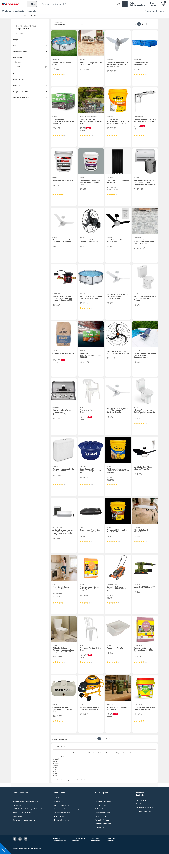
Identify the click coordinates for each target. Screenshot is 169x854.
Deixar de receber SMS (62, 813)
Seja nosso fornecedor (103, 824)
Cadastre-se (58, 798)
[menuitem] (161, 11)
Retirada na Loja (18, 816)
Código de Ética (100, 805)
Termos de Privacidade (95, 839)
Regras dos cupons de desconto (24, 820)
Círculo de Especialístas (144, 807)
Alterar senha (59, 816)
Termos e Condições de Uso (59, 839)
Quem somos (99, 798)
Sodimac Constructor (144, 811)
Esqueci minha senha (61, 820)
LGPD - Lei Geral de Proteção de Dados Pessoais (30, 809)
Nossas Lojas (31, 11)
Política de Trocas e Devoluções (78, 839)
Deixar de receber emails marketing (66, 809)
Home (16, 15)
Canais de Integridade (102, 813)
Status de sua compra (61, 805)
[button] (83, 4)
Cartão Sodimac (100, 816)
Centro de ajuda (18, 798)
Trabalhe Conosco (101, 809)
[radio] (53, 74)
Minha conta (58, 801)
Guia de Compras (142, 804)
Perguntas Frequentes (103, 801)
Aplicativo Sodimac (102, 820)
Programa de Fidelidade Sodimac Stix (26, 801)
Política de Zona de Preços (22, 813)
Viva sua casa (141, 800)
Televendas (17, 805)
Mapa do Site (99, 827)
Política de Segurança (111, 839)
